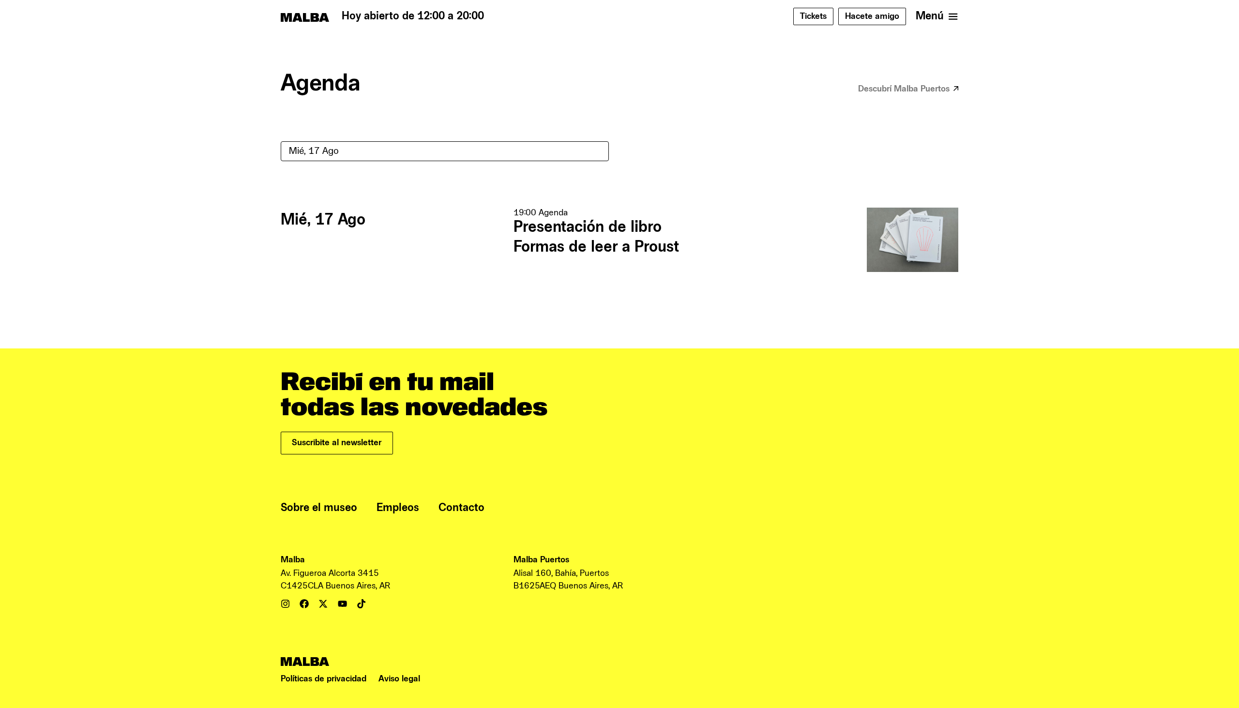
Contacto (461, 507)
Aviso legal (399, 679)
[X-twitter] (323, 603)
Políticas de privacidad (323, 679)
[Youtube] (342, 603)
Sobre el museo (319, 507)
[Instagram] (285, 603)
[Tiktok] (361, 603)
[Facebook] (304, 603)
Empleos (398, 507)
